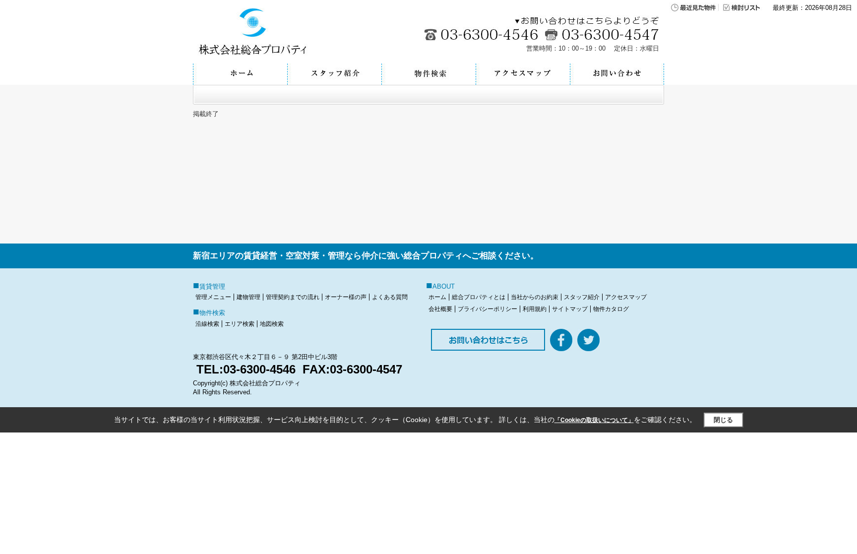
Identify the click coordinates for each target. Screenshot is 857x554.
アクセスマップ (626, 297)
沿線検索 (207, 323)
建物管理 (248, 297)
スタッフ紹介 (582, 297)
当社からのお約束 (534, 297)
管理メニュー (213, 297)
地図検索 (272, 323)
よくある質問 (390, 297)
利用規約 (535, 309)
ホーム (437, 297)
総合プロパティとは (478, 297)
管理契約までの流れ (292, 297)
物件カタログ (611, 309)
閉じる (723, 420)
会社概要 (440, 309)
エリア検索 (239, 323)
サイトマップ (570, 309)
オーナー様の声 (346, 297)
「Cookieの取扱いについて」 (594, 420)
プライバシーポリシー (487, 309)
